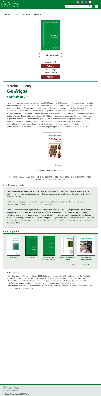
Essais (15, 15)
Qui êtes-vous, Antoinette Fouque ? (49, 258)
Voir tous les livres (79, 265)
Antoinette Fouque (20, 86)
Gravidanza (31, 257)
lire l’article (49, 204)
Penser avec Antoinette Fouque (67, 258)
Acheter (50, 66)
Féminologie (25, 15)
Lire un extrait (52, 55)
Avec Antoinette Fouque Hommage (85, 258)
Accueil (7, 15)
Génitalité (13, 257)
